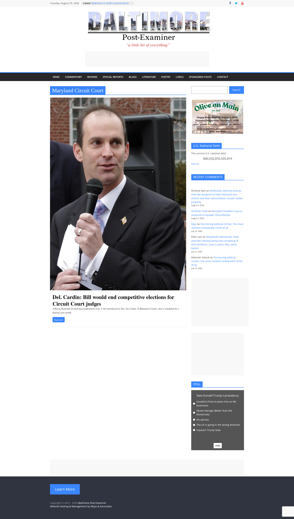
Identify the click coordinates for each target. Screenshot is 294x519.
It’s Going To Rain (101, 3)
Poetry (165, 76)
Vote (217, 445)
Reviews (92, 76)
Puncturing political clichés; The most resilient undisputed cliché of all (216, 261)
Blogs (133, 76)
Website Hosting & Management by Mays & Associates (81, 506)
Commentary (73, 76)
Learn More (65, 489)
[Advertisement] (147, 59)
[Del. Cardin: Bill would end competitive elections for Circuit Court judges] (118, 99)
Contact (222, 76)
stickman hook (199, 211)
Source (195, 163)
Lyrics (180, 76)
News (56, 76)
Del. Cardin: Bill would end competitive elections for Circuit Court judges (113, 300)
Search (236, 89)
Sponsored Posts (200, 76)
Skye (193, 224)
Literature (149, 76)
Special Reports (113, 76)
